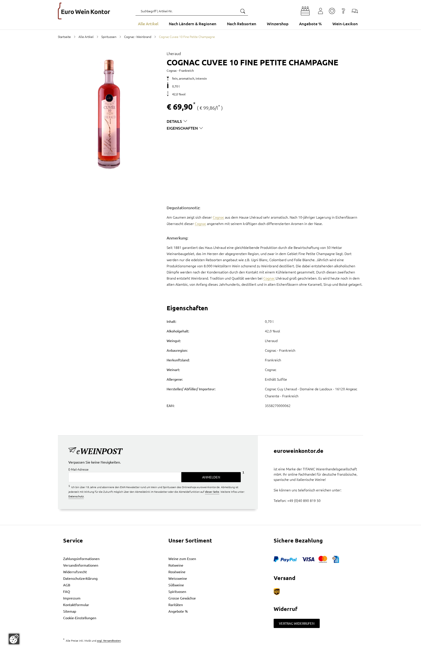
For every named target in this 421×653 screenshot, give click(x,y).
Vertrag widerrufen (296, 623)
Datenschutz (76, 496)
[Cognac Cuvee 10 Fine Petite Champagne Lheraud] (109, 114)
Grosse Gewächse (182, 598)
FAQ (66, 591)
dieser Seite (212, 491)
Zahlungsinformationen (81, 558)
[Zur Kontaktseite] (355, 11)
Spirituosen (177, 591)
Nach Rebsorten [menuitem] (241, 23)
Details (174, 121)
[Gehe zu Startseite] (84, 11)
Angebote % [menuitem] (310, 23)
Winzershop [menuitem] (278, 23)
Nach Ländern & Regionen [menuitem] (192, 23)
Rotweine (175, 565)
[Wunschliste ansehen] (332, 11)
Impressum (71, 598)
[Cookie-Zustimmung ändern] (14, 639)
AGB (66, 585)
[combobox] (192, 11)
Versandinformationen (80, 565)
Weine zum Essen (182, 558)
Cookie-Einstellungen (79, 618)
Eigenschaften (182, 127)
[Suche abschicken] (242, 11)
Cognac (218, 217)
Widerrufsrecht (75, 571)
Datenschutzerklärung (80, 578)
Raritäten (175, 604)
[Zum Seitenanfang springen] (210, 649)
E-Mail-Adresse (78, 469)
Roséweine (177, 571)
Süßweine (176, 585)
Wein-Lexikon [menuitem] (345, 23)
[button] (305, 11)
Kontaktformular (76, 604)
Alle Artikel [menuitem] (148, 23)
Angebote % (178, 611)
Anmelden (211, 477)
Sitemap (69, 611)
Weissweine (177, 578)
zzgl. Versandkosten (109, 640)
